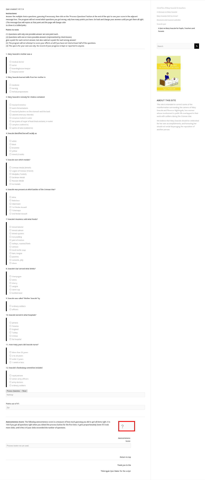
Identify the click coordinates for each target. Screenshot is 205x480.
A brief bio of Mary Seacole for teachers (171, 8)
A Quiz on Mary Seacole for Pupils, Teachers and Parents (176, 29)
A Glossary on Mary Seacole (167, 12)
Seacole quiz (161, 24)
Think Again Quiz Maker (110, 471)
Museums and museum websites (169, 20)
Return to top (125, 457)
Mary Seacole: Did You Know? (167, 16)
